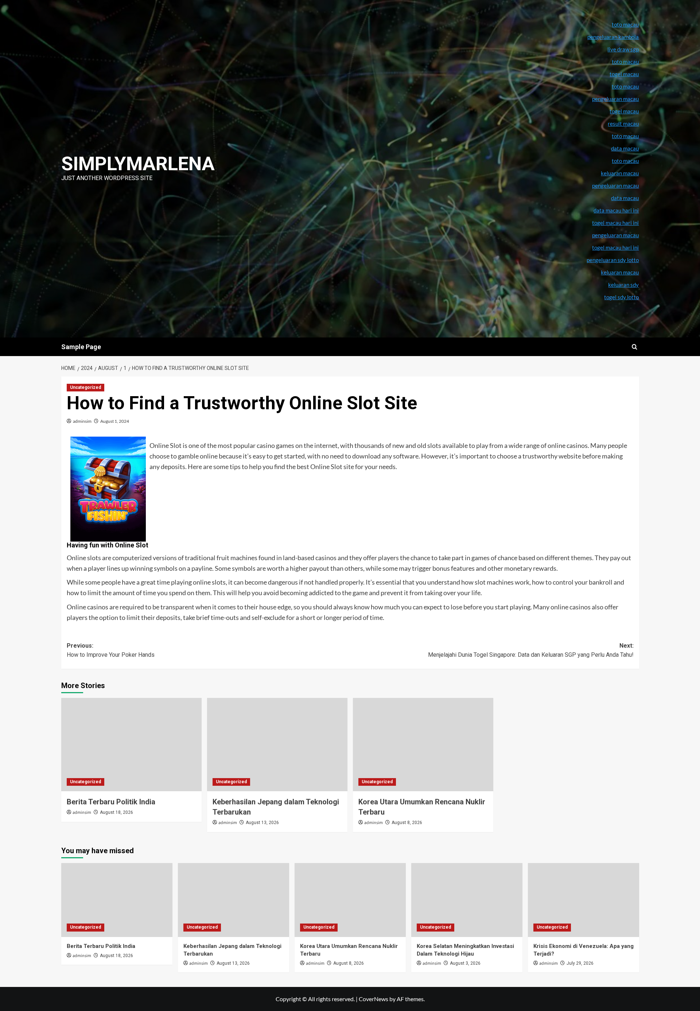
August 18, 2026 (116, 812)
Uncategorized (85, 387)
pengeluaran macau (615, 185)
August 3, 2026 (465, 963)
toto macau (625, 160)
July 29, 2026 (580, 963)
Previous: (111, 650)
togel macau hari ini (615, 247)
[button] (634, 346)
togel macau (624, 111)
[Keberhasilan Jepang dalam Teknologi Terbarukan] (277, 745)
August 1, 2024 (114, 421)
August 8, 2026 (407, 822)
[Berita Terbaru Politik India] (131, 745)
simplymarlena (138, 164)
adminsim (82, 421)
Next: (531, 650)
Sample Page (81, 347)
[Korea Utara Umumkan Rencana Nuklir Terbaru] (423, 745)
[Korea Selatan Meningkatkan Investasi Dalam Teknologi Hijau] (466, 900)
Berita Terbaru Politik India (111, 801)
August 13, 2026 (262, 822)
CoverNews (373, 998)
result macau (623, 123)
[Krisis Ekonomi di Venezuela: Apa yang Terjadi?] (583, 900)
